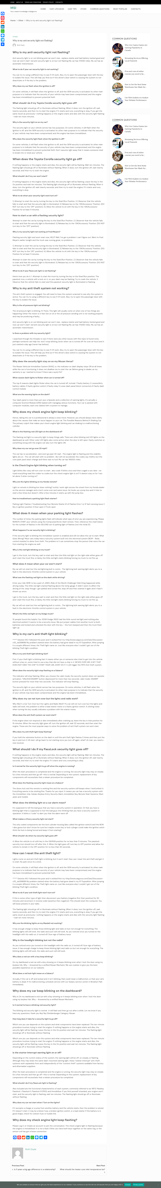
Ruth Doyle (21, 45)
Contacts (59, 2)
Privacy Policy (48, 2)
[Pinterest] (2, 18)
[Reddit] (2, 22)
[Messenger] (2, 35)
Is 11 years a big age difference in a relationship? (35, 1169)
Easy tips (72, 9)
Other (83, 9)
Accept (127, 1184)
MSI (13, 8)
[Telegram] (2, 40)
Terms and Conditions (33, 2)
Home (12, 2)
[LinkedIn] (2, 27)
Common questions (99, 9)
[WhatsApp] (2, 31)
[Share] (2, 44)
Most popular (120, 9)
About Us (19, 2)
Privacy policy (138, 1184)
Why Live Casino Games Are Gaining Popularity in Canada (136, 47)
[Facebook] (2, 13)
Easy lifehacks (57, 9)
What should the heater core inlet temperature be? (82, 1169)
